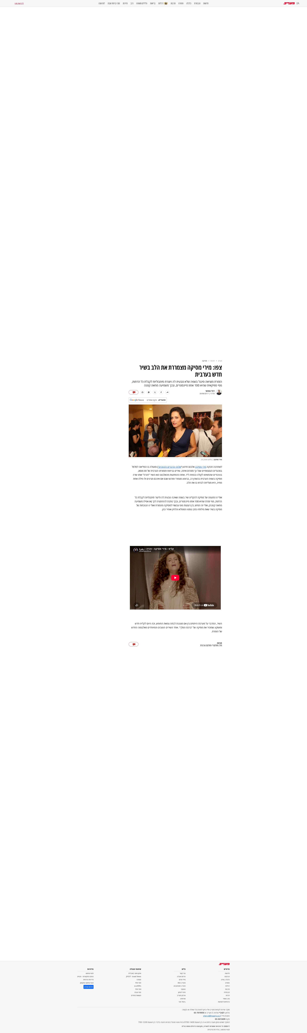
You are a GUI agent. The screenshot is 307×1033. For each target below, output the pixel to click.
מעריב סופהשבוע (180, 986)
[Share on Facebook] (161, 392)
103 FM (138, 983)
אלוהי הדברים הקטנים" (169, 466)
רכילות (160, 3)
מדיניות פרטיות (88, 979)
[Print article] (142, 392)
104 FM (138, 989)
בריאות (152, 3)
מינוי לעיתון (182, 992)
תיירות (125, 3)
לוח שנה (102, 3)
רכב (131, 3)
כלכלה (188, 3)
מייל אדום (182, 979)
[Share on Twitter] (155, 392)
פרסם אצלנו (181, 976)
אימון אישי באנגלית (134, 973)
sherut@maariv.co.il (212, 1016)
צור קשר (183, 973)
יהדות (228, 995)
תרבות (173, 3)
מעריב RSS (182, 983)
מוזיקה (204, 361)
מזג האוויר (226, 998)
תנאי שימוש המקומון (87, 983)
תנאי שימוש (90, 973)
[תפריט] (297, 3)
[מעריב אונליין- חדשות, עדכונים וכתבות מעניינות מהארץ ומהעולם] (289, 3)
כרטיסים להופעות (224, 1002)
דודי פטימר (210, 391)
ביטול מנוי (182, 1002)
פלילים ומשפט (141, 3)
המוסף (183, 989)
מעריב (220, 361)
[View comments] (133, 392)
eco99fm (137, 986)
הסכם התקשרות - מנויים (85, 976)
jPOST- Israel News (133, 976)
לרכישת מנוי (19, 3)
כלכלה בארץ (225, 979)
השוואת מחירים (136, 995)
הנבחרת (197, 3)
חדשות (205, 3)
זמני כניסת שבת (114, 3)
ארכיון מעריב (181, 995)
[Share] (167, 392)
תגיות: (219, 643)
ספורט (180, 3)
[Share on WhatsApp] (149, 392)
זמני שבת (138, 992)
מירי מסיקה (200, 466)
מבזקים (227, 976)
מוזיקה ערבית (205, 645)
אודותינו (183, 998)
